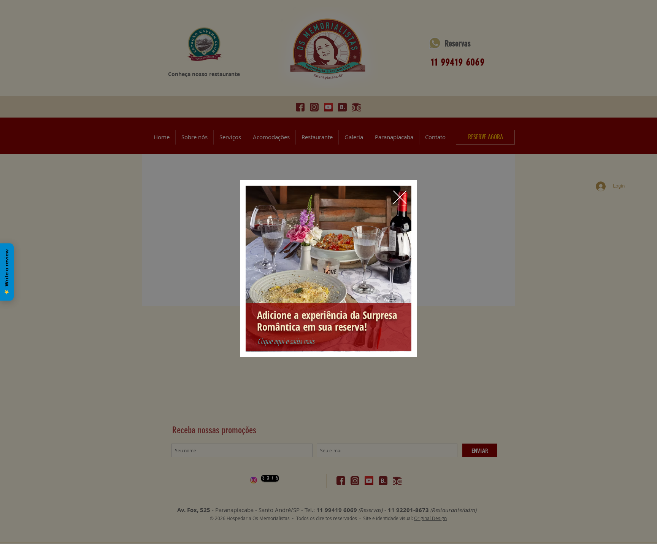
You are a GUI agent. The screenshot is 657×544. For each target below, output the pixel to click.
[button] (399, 197)
